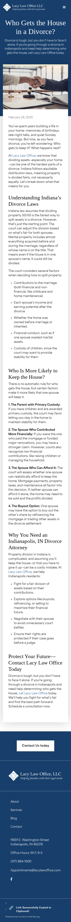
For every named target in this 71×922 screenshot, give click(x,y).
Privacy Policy (13, 910)
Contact (16, 827)
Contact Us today (35, 745)
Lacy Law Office (24, 155)
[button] (64, 7)
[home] (24, 7)
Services (16, 810)
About (15, 802)
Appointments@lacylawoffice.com (36, 870)
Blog (14, 818)
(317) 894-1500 (21, 861)
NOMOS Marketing (29, 917)
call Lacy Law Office (33, 693)
